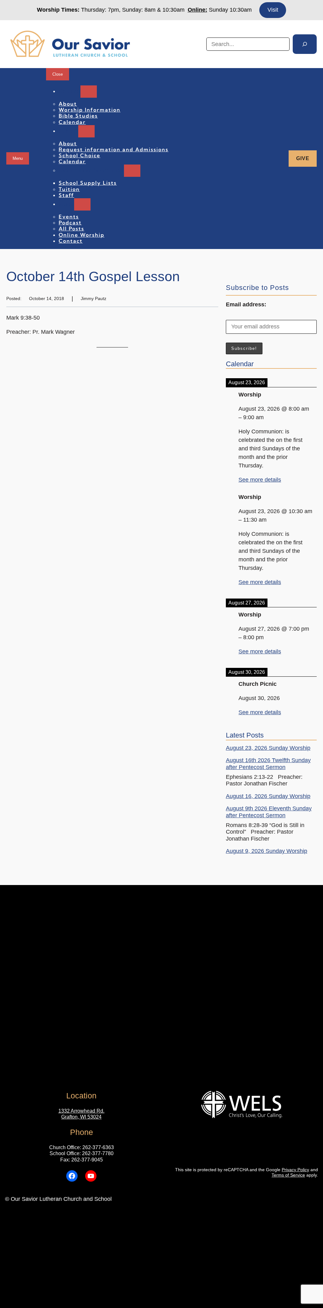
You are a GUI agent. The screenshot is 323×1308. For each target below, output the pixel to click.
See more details (259, 480)
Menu (18, 158)
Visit (272, 10)
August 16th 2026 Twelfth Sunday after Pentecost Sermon (268, 763)
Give (302, 158)
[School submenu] (86, 131)
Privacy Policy (295, 1169)
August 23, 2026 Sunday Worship (268, 748)
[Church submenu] (88, 91)
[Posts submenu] (82, 204)
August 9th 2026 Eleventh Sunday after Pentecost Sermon (269, 812)
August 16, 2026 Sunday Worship (268, 796)
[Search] (305, 44)
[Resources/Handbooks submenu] (132, 171)
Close (57, 74)
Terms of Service (288, 1175)
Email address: (246, 304)
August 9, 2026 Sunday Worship (266, 851)
